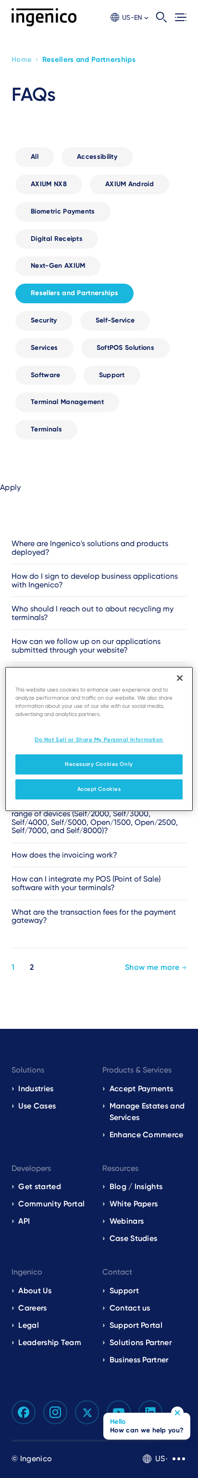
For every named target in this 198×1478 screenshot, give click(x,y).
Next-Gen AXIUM (58, 266)
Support (112, 375)
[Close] (179, 678)
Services (44, 348)
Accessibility (97, 157)
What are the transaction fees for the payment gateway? (94, 916)
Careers (32, 1307)
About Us (34, 1290)
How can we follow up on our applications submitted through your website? (86, 645)
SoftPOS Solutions (125, 348)
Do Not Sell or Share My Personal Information (99, 739)
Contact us (130, 1307)
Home (22, 59)
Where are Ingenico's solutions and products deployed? (90, 547)
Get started (39, 1186)
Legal (28, 1325)
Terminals (46, 429)
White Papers (134, 1203)
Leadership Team (49, 1342)
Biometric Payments (63, 211)
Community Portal (51, 1203)
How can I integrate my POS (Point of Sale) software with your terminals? (86, 883)
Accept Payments (141, 1088)
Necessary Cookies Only (99, 764)
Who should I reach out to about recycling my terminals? (92, 613)
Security (44, 320)
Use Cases (37, 1105)
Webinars (127, 1221)
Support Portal (136, 1325)
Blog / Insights (136, 1186)
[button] (129, 17)
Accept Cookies (99, 789)
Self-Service (115, 320)
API (24, 1221)
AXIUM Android (129, 184)
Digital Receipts (57, 239)
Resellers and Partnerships (74, 293)
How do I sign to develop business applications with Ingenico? (95, 580)
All (34, 157)
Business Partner (139, 1359)
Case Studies (134, 1238)
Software (46, 375)
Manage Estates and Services (147, 1111)
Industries (35, 1088)
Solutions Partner (141, 1342)
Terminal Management (67, 402)
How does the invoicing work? (64, 855)
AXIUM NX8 (49, 184)
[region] (99, 739)
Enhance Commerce (147, 1134)
